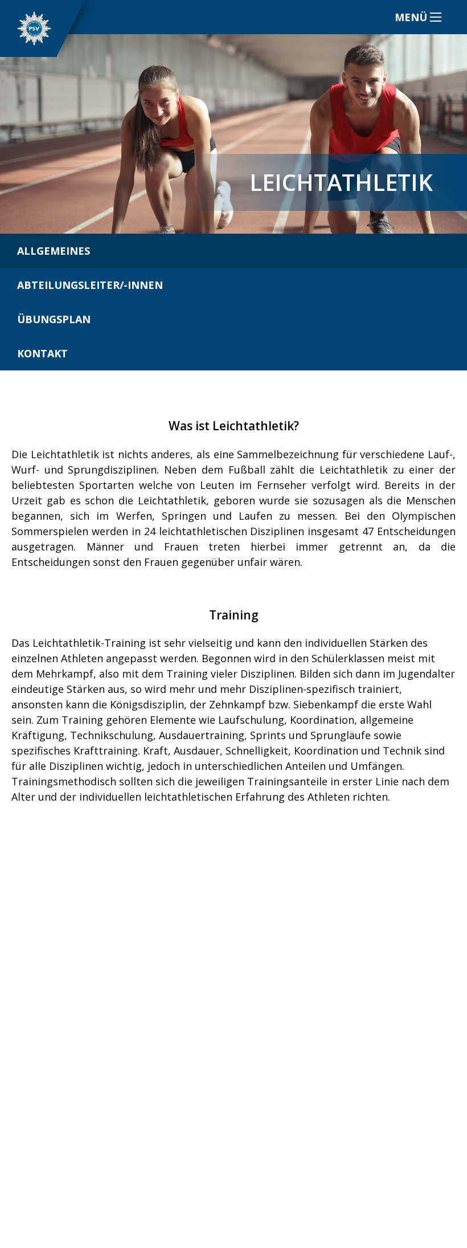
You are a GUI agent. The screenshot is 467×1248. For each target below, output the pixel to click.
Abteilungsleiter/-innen (90, 285)
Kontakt (42, 353)
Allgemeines (53, 251)
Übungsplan (54, 319)
